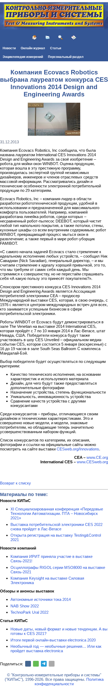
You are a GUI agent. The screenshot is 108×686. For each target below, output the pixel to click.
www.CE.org (97, 457)
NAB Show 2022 (24, 606)
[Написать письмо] (47, 37)
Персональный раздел (66, 57)
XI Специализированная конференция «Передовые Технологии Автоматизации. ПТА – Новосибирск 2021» (56, 513)
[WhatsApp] (36, 664)
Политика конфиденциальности (69, 681)
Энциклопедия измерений (23, 57)
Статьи (55, 48)
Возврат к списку (15, 483)
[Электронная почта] (52, 664)
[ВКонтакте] (28, 664)
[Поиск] (60, 37)
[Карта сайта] (73, 37)
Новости (9, 48)
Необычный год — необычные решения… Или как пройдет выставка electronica (55, 648)
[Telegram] (44, 664)
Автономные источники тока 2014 (40, 599)
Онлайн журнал (33, 48)
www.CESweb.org (92, 462)
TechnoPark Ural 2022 (29, 612)
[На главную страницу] (34, 37)
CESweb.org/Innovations (78, 449)
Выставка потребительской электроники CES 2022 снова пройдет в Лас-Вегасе (56, 526)
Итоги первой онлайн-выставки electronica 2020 (53, 640)
